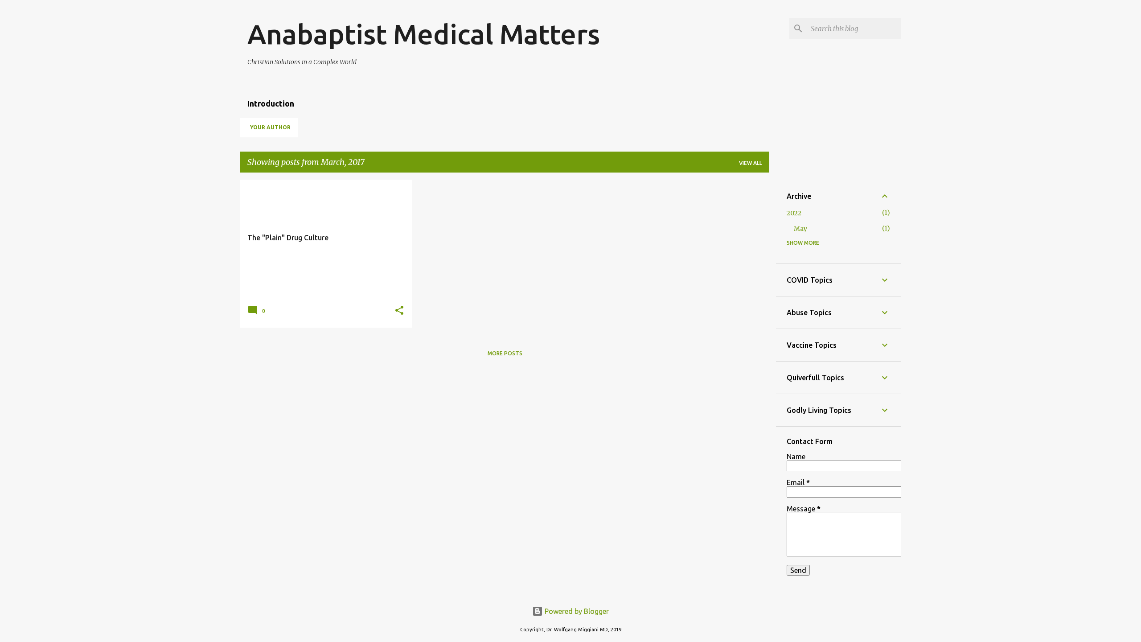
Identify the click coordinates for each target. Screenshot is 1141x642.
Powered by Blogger (576, 611)
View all (750, 163)
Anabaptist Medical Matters (423, 33)
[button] (399, 311)
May (800, 229)
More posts (505, 353)
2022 (794, 213)
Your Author (270, 127)
